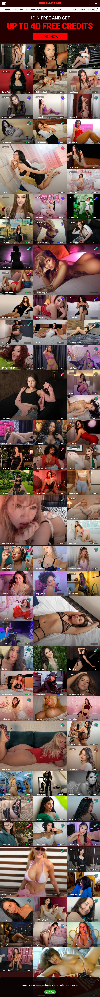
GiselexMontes (74, 744)
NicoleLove (39, 644)
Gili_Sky (71, 468)
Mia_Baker (39, 217)
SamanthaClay (74, 418)
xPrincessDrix (74, 945)
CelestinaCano (74, 669)
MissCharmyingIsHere (77, 920)
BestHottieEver (40, 142)
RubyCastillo (73, 117)
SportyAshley (73, 493)
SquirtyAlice (73, 543)
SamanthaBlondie (75, 569)
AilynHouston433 (75, 870)
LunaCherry (73, 769)
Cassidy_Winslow (41, 368)
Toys (52, 9)
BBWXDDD (39, 443)
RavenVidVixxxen (41, 67)
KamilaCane (73, 819)
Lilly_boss (72, 443)
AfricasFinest (73, 594)
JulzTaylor (39, 569)
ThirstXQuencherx (41, 468)
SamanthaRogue (41, 293)
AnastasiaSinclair (41, 242)
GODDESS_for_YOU (42, 920)
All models (6, 9)
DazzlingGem (73, 167)
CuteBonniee (73, 67)
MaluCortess (40, 343)
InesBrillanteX (40, 819)
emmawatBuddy (74, 794)
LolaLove (72, 393)
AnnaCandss (73, 518)
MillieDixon (39, 318)
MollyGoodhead (40, 92)
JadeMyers (73, 318)
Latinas (82, 9)
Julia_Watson (73, 242)
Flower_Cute (73, 217)
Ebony (67, 9)
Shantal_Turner (40, 845)
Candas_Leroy (74, 845)
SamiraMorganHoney (76, 694)
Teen (59, 9)
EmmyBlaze (73, 719)
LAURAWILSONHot (75, 343)
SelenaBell (39, 117)
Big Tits (91, 9)
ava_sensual (73, 142)
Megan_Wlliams (40, 594)
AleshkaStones (40, 694)
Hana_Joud (73, 192)
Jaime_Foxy (39, 669)
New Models (31, 9)
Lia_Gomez (39, 945)
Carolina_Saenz (40, 493)
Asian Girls (43, 9)
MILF (74, 9)
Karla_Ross (73, 368)
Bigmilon (38, 719)
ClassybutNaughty (75, 895)
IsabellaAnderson (75, 92)
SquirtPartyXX (40, 794)
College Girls (18, 9)
